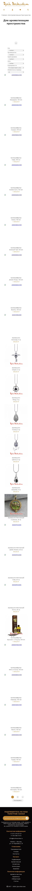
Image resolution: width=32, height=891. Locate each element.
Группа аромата (12, 56)
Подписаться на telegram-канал (15, 818)
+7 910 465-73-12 (16, 835)
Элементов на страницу (14, 69)
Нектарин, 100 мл (16, 789)
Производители (16, 849)
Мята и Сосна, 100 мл (16, 669)
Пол (9, 48)
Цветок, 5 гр (16, 459)
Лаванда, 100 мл (16, 699)
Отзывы (16, 851)
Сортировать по (12, 65)
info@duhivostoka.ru (16, 838)
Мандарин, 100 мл (16, 100)
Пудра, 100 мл (16, 759)
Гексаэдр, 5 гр (16, 339)
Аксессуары (16, 866)
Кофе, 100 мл (16, 160)
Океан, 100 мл (16, 220)
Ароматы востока (16, 874)
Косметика (16, 864)
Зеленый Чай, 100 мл (16, 249)
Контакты (16, 854)
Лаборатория (16, 879)
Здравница (16, 876)
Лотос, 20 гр (16, 609)
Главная (4, 15)
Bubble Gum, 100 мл (16, 190)
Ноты (9, 61)
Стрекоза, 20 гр (16, 519)
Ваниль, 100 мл (16, 309)
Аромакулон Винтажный (16, 517)
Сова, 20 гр (16, 579)
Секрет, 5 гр (16, 369)
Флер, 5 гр (16, 399)
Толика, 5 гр (16, 429)
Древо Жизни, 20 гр (16, 549)
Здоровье (16, 868)
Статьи (16, 881)
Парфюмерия (16, 859)
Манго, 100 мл (16, 729)
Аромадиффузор (16, 98)
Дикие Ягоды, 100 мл (16, 279)
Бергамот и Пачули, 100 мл (16, 639)
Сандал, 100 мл (16, 130)
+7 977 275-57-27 (16, 833)
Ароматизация (16, 862)
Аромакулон (16, 338)
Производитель (12, 52)
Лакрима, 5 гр (16, 489)
